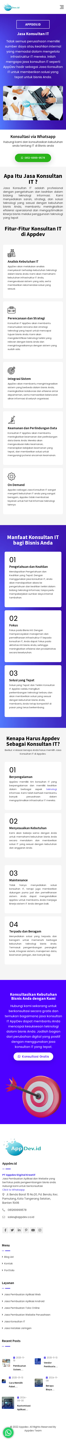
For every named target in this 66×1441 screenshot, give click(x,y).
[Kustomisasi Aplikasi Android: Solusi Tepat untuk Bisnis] (8, 1403)
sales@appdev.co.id (21, 1217)
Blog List (9, 1257)
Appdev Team (33, 1430)
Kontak (8, 1263)
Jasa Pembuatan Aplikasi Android (24, 1301)
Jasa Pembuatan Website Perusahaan (27, 1314)
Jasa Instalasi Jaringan (17, 1328)
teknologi (51, 789)
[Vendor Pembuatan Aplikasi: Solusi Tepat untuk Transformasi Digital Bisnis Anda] (38, 1361)
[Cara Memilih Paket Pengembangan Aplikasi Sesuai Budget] (4, 1381)
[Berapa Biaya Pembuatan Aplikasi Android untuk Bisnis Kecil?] (39, 1383)
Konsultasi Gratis (35, 1056)
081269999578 (17, 1210)
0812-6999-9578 (34, 158)
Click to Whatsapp (13, 1190)
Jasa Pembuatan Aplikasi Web (22, 1294)
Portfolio (9, 1270)
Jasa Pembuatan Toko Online (22, 1308)
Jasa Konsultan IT (14, 1321)
